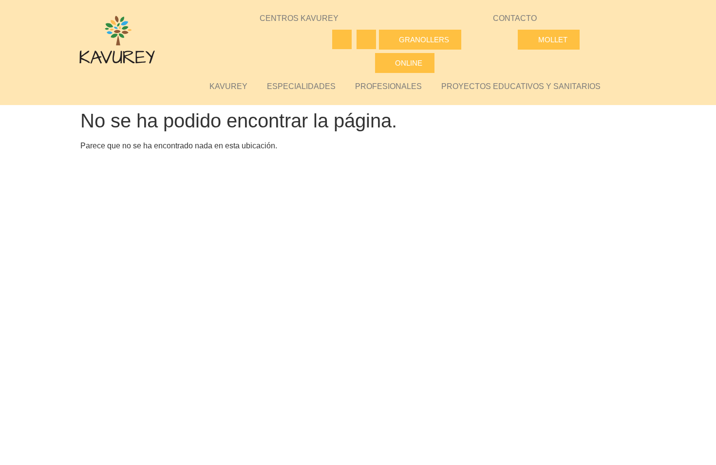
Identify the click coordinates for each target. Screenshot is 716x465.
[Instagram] (366, 39)
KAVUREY (228, 86)
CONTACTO (515, 18)
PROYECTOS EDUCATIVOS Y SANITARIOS (521, 86)
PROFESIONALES (388, 86)
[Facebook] (342, 39)
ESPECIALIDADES (301, 86)
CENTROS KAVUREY (299, 18)
